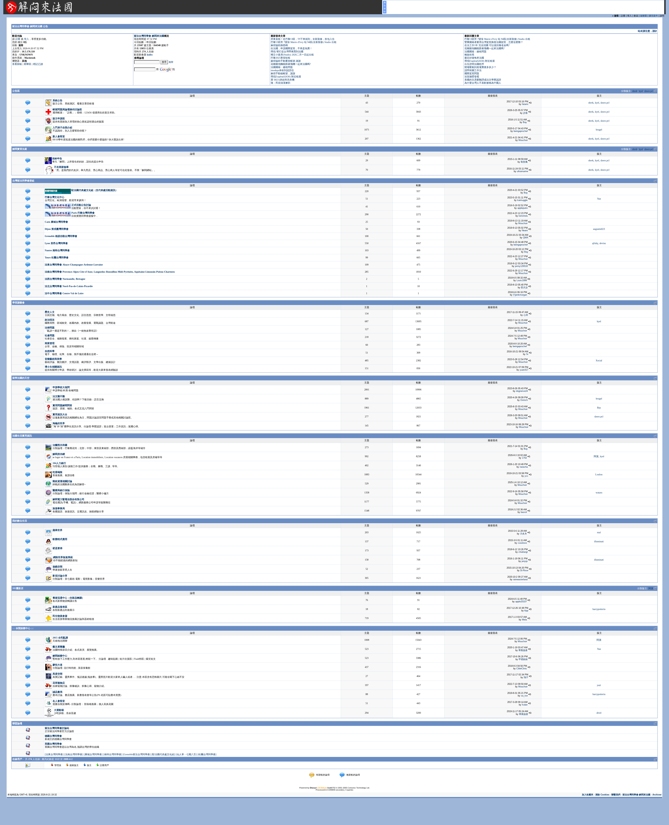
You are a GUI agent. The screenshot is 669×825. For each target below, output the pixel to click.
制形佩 (524, 162)
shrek (634, 91)
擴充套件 (653, 15)
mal (599, 532)
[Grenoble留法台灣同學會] (137, 754)
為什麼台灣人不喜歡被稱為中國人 (482, 83)
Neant (525, 230)
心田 (526, 315)
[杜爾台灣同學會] (207, 754)
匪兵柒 (524, 287)
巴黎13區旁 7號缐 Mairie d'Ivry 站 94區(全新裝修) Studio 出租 (303, 42)
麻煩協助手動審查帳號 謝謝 (286, 61)
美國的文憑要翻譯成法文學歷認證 (482, 79)
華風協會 (523, 650)
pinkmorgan (520, 294)
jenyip (525, 561)
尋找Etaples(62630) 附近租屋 (286, 76)
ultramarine (522, 171)
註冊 (17, 39)
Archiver (657, 794)
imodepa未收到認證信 (282, 70)
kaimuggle (522, 200)
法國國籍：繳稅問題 (282, 67)
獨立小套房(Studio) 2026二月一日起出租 (292, 54)
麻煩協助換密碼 (279, 45)
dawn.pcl (648, 91)
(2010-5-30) (641, 31)
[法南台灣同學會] (73, 754)
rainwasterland (520, 579)
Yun (599, 198)
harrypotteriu (599, 609)
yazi (599, 685)
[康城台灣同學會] (93, 754)
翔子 (526, 677)
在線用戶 (17, 759)
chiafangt (523, 552)
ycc (526, 476)
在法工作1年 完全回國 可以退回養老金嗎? (487, 45)
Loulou (598, 474)
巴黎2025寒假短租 (280, 58)
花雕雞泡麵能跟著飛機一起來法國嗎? (291, 64)
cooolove (522, 543)
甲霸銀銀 (523, 659)
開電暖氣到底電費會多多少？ (480, 67)
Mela (524, 619)
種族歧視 (469, 54)
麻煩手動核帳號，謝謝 (283, 73)
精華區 (27, 64)
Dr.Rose (524, 570)
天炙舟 (523, 533)
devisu (602, 243)
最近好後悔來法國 (474, 58)
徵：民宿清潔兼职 (280, 83)
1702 (524, 458)
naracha (524, 467)
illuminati (599, 541)
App (526, 610)
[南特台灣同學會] (112, 754)
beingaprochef (521, 131)
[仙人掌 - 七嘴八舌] (186, 754)
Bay (525, 122)
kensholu (523, 216)
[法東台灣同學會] (54, 754)
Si (527, 354)
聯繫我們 (615, 794)
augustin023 (599, 229)
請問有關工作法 (473, 70)
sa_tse (524, 695)
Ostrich (524, 400)
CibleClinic (521, 668)
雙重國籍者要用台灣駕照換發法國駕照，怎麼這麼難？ (493, 42)
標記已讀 (38, 64)
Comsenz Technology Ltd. (359, 788)
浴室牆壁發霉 (471, 76)
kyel (641, 91)
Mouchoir (523, 140)
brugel (599, 129)
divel (599, 713)
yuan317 (524, 369)
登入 (26, 39)
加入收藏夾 (587, 794)
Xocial (599, 360)
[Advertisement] (334, 809)
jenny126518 (521, 266)
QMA (525, 237)
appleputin (522, 208)
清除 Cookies (602, 794)
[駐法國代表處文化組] (163, 754)
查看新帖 (17, 64)
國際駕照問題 (471, 73)
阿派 (596, 456)
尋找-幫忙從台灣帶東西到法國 (287, 51)
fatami (525, 104)
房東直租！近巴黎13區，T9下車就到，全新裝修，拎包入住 (302, 39)
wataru (599, 492)
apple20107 (521, 601)
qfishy (595, 243)
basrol (524, 512)
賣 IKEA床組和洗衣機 (282, 79)
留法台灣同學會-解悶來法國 (149, 36)
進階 (170, 62)
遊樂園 (643, 15)
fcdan (525, 704)
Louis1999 (522, 280)
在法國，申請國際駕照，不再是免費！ (291, 48)
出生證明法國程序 (474, 64)
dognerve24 (522, 391)
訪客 (525, 113)
